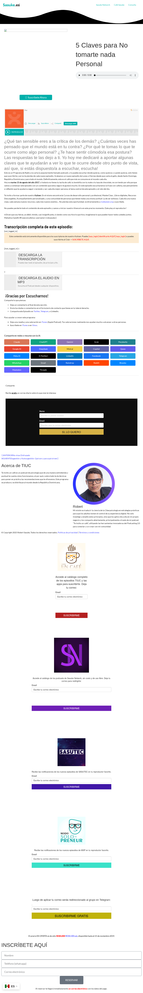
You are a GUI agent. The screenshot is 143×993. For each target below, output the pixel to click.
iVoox (34, 325)
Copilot (96, 349)
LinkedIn (70, 356)
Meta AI (16, 356)
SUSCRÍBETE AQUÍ (80, 239)
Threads (43, 370)
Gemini (70, 342)
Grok (96, 342)
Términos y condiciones (89, 532)
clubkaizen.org (107, 202)
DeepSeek (43, 349)
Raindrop (70, 363)
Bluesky (123, 363)
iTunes (44, 322)
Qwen (123, 349)
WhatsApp (16, 363)
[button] (137, 5)
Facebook (96, 356)
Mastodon (16, 370)
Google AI (17, 349)
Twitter (37, 311)
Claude (17, 342)
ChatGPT (43, 342)
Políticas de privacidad (68, 532)
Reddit (96, 363)
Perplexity (122, 342)
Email (43, 363)
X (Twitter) (43, 356)
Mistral (70, 349)
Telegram (45, 311)
